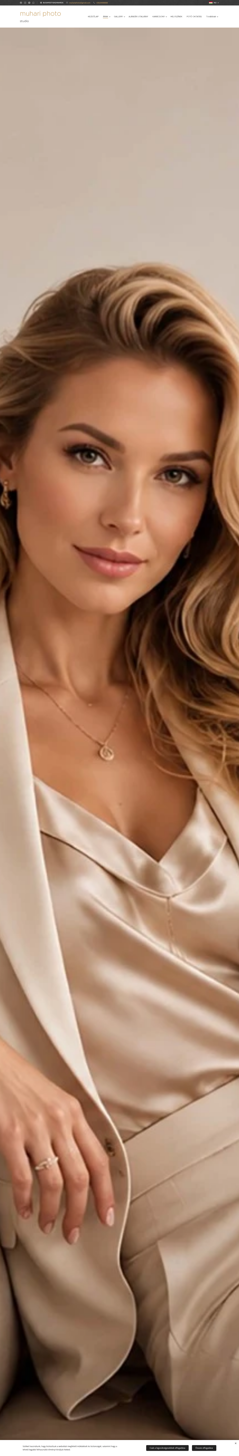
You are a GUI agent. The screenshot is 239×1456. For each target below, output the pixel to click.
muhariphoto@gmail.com (79, 2)
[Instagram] (25, 2)
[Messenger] (29, 2)
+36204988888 (102, 2)
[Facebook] (21, 2)
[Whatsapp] (33, 2)
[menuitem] (94, 16)
